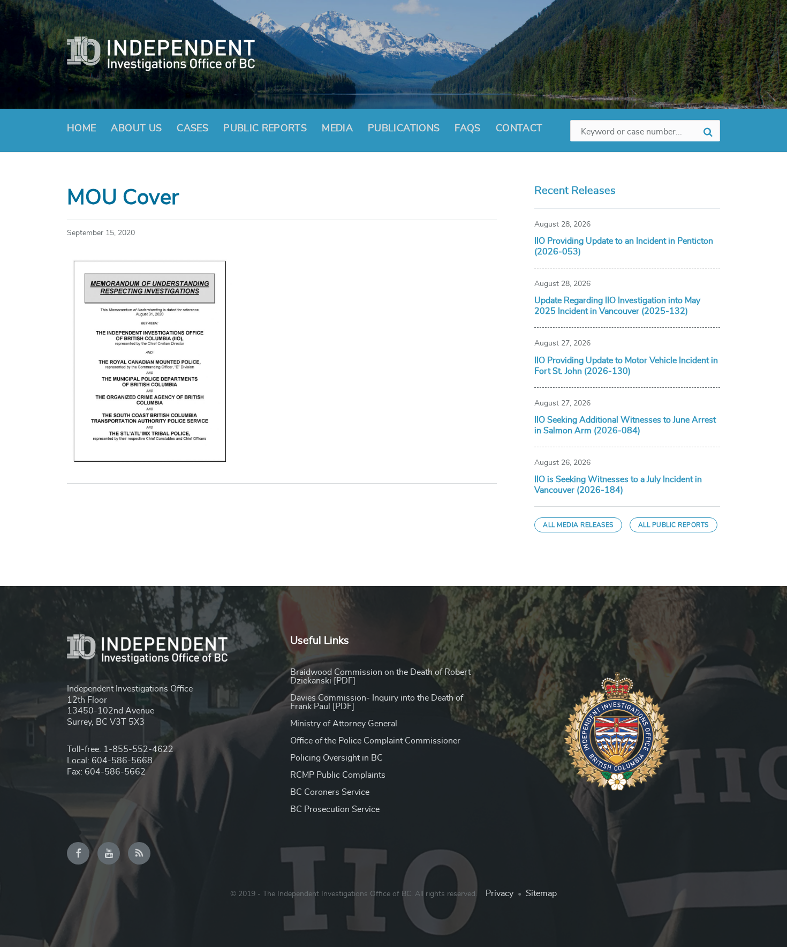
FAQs (467, 128)
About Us (136, 128)
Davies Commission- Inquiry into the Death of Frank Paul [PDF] (376, 702)
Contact (519, 128)
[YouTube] (108, 853)
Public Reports (265, 128)
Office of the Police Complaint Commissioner (375, 740)
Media (337, 128)
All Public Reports (673, 525)
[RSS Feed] (139, 853)
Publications (404, 128)
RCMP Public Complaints (337, 775)
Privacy (499, 893)
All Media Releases (578, 525)
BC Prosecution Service (335, 809)
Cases (192, 128)
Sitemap (541, 893)
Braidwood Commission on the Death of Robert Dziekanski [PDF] (380, 676)
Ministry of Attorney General (343, 723)
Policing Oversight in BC (336, 758)
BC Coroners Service (329, 792)
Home (81, 128)
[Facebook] (78, 853)
